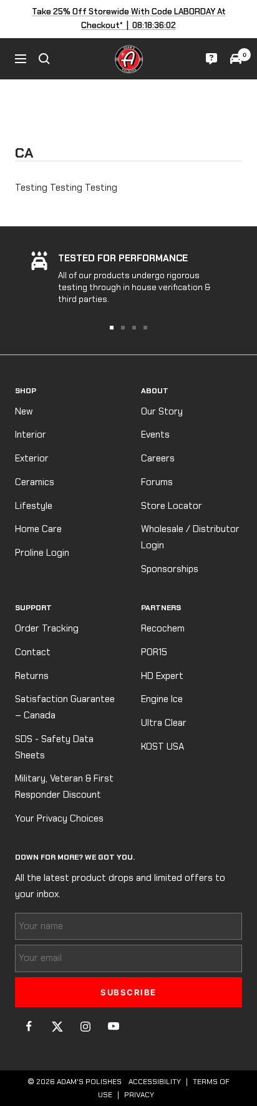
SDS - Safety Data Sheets (54, 747)
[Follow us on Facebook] (29, 1026)
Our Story (162, 411)
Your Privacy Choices (59, 818)
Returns (32, 676)
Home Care (38, 529)
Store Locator (171, 506)
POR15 (154, 652)
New (24, 411)
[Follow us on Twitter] (57, 1026)
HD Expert (162, 676)
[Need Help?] (211, 58)
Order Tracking (47, 628)
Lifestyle (33, 506)
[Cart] (236, 58)
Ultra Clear (164, 722)
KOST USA (162, 746)
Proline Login (42, 552)
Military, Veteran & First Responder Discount (64, 786)
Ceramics (34, 482)
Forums (157, 482)
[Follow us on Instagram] (85, 1026)
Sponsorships (169, 569)
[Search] (44, 58)
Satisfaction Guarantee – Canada (65, 707)
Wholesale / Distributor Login (190, 537)
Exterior (32, 458)
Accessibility (154, 1082)
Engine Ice (162, 699)
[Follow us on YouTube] (113, 1026)
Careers (158, 458)
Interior (30, 434)
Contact (33, 652)
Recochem (163, 628)
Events (155, 434)
